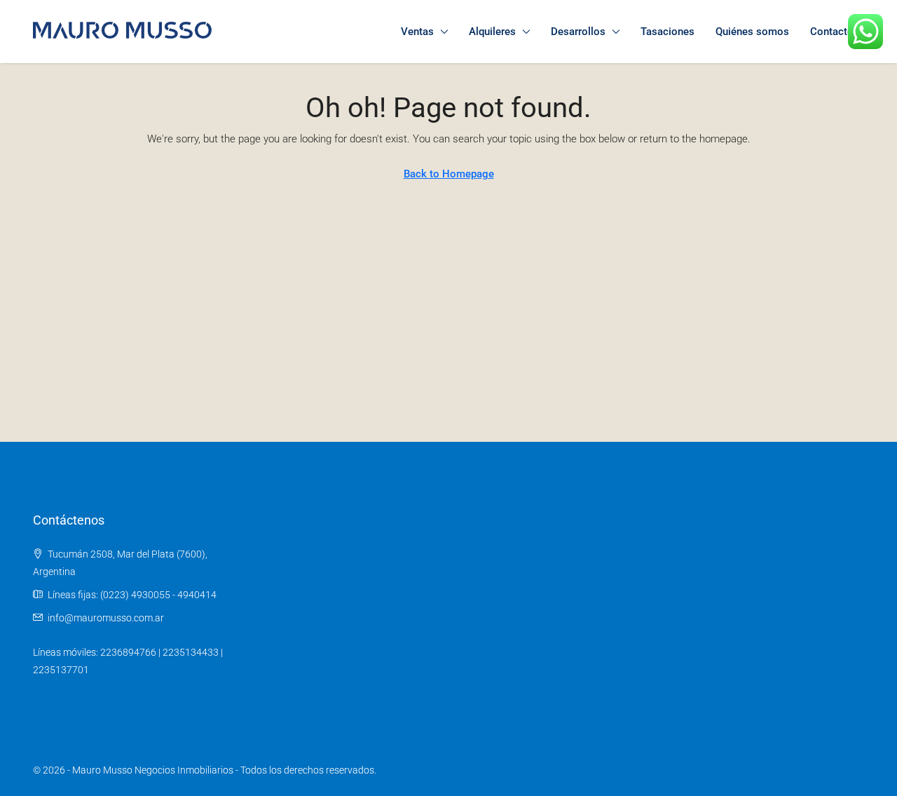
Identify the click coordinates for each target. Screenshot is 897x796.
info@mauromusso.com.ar (106, 617)
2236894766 (128, 652)
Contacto (832, 31)
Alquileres (492, 31)
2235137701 (61, 669)
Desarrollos (578, 31)
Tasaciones (667, 31)
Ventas (417, 31)
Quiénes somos (752, 31)
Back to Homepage (449, 174)
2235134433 (191, 652)
